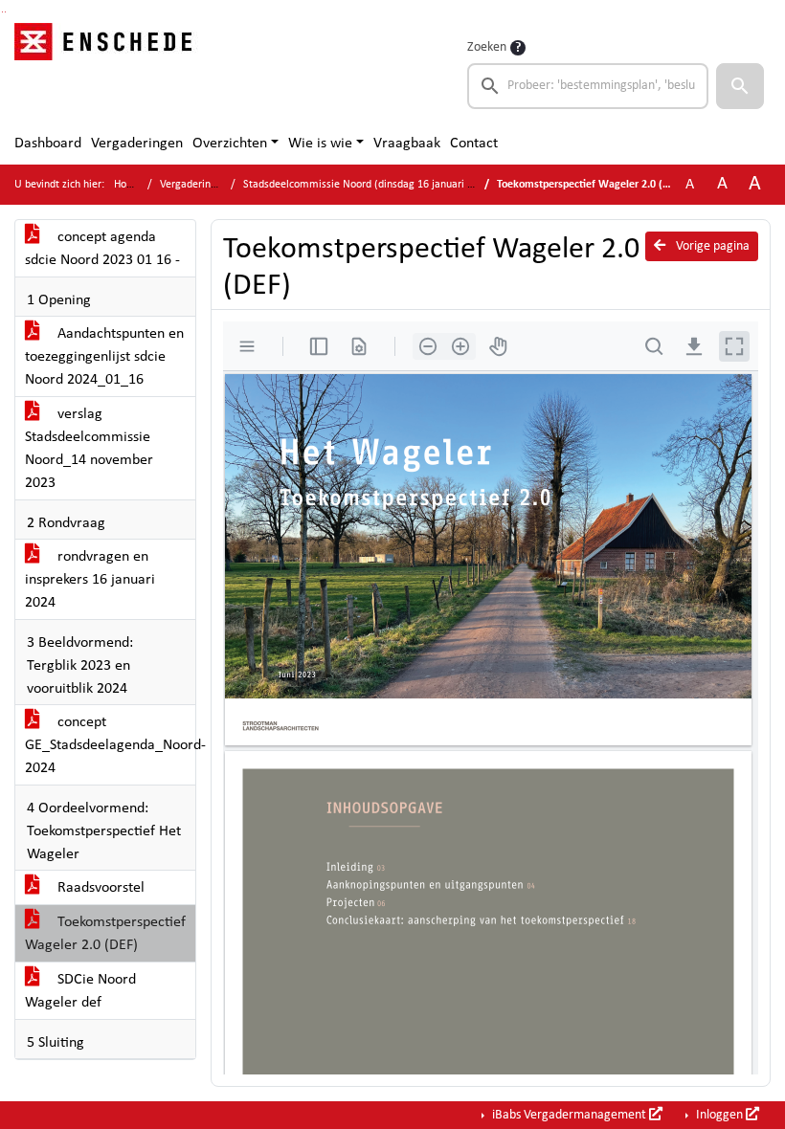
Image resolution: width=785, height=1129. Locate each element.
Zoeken (486, 47)
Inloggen (719, 1115)
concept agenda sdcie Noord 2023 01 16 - (102, 249)
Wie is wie (320, 143)
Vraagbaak (406, 143)
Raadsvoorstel (99, 888)
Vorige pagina (711, 246)
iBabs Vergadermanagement (569, 1115)
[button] (740, 86)
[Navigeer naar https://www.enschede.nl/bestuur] (108, 72)
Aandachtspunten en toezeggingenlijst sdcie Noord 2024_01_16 (104, 356)
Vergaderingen (137, 143)
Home (128, 184)
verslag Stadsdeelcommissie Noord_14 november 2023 (89, 449)
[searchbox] (587, 86)
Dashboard (47, 143)
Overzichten (229, 143)
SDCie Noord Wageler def (80, 991)
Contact (474, 143)
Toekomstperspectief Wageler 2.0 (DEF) (105, 934)
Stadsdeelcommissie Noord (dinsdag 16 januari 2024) (368, 184)
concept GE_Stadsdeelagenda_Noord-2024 (110, 745)
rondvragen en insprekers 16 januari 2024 (90, 579)
